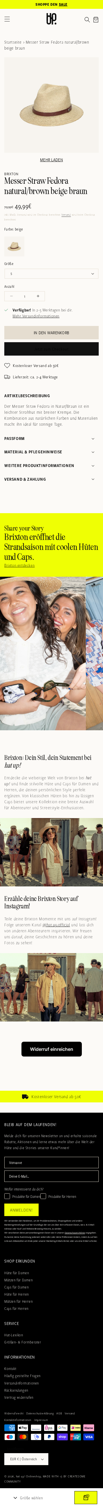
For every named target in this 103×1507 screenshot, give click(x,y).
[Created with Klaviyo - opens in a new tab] (51, 827)
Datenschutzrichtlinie (46, 817)
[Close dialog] (96, 682)
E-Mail (10, 772)
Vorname (11, 756)
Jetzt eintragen (51, 803)
